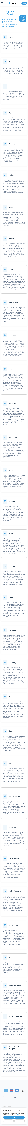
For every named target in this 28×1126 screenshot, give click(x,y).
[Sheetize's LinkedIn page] (17, 1090)
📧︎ (6, 1090)
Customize (8, 1121)
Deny (19, 1121)
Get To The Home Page (23, 18)
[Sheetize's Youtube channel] (11, 1090)
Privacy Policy (7, 1106)
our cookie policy (18, 1114)
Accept (14, 1117)
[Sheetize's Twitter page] (22, 1090)
